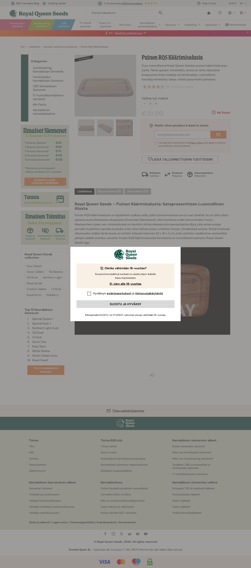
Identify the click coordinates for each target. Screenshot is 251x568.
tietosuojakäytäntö (149, 293)
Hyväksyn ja (128, 293)
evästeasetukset (119, 293)
